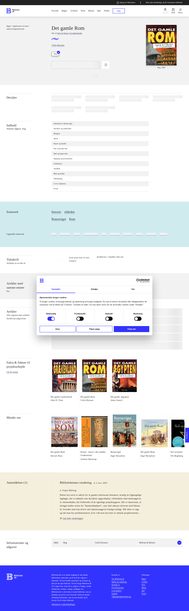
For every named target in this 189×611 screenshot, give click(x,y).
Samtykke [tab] (56, 289)
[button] (117, 543)
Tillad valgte (94, 329)
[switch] (80, 319)
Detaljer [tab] (94, 289)
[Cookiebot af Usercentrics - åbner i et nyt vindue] (138, 281)
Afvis (57, 329)
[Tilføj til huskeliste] (105, 65)
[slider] (161, 47)
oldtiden (69, 212)
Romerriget (59, 219)
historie (56, 212)
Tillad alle (131, 329)
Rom (72, 219)
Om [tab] (133, 289)
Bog (55, 54)
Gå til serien (12, 372)
